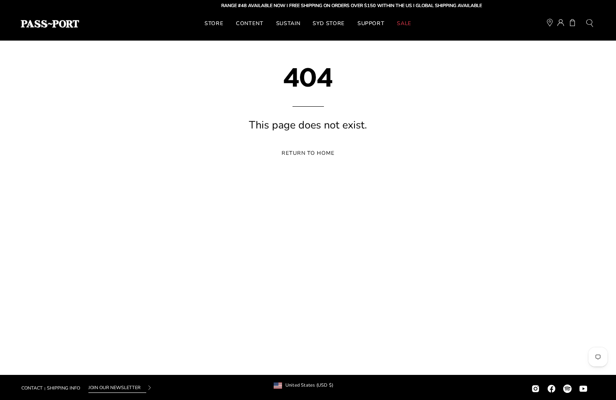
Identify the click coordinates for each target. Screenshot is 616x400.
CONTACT (32, 388)
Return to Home (308, 153)
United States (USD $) (309, 385)
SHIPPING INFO (63, 388)
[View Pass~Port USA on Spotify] (567, 387)
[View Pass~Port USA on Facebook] (551, 387)
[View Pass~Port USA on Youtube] (583, 387)
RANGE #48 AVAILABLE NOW (249, 6)
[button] (589, 24)
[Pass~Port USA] (50, 23)
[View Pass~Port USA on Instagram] (535, 387)
